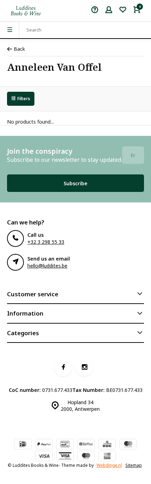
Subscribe (75, 183)
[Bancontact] (65, 445)
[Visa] (44, 457)
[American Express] (107, 457)
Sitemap (133, 465)
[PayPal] (44, 445)
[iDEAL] (23, 445)
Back (19, 49)
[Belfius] (86, 445)
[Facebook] (63, 367)
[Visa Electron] (65, 457)
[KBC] (107, 445)
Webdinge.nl (109, 465)
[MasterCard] (128, 445)
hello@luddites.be (47, 265)
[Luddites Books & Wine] (26, 10)
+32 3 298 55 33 (45, 241)
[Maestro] (86, 457)
